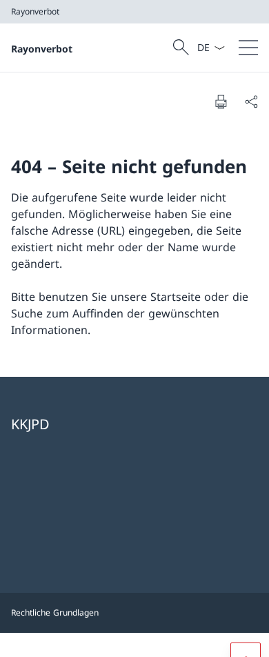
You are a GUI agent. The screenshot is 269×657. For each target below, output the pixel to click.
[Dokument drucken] (221, 101)
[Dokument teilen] (251, 101)
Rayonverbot (41, 48)
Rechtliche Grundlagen (55, 612)
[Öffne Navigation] (248, 47)
